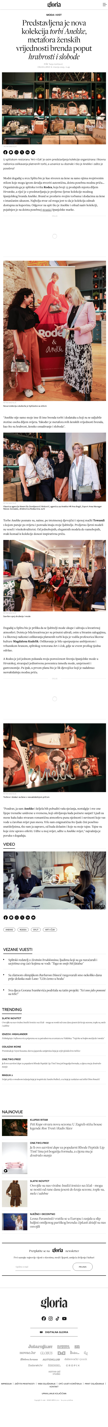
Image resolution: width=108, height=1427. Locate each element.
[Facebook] (44, 1318)
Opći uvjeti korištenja (70, 1383)
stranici (47, 209)
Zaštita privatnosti (25, 1383)
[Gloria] (54, 5)
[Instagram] (50, 1318)
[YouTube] (64, 1318)
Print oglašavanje (94, 1383)
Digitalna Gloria (56, 1332)
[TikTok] (57, 1318)
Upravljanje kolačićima (54, 1393)
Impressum (6, 1383)
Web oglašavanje (46, 1383)
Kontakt (54, 1386)
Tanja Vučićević (56, 64)
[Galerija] (54, 108)
